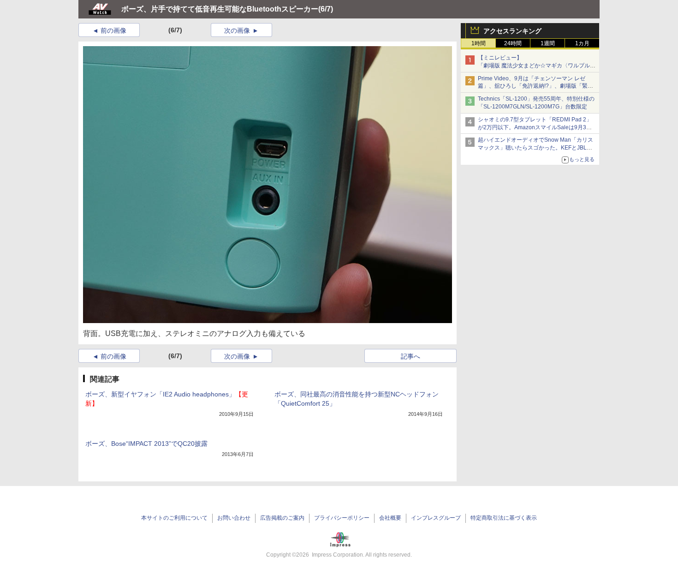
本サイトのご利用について (174, 518)
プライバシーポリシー (341, 518)
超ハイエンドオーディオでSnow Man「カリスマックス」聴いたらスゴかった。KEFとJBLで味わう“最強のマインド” (535, 148)
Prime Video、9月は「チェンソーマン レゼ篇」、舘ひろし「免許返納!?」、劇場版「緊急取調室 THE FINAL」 (535, 86)
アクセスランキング (512, 31)
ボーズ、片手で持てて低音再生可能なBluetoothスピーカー (219, 9)
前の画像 (113, 30)
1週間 (548, 43)
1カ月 (582, 43)
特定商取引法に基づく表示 (503, 518)
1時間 (478, 43)
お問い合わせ (233, 518)
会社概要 (390, 518)
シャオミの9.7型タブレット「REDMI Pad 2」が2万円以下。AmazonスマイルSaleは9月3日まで (535, 127)
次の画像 (237, 30)
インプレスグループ (436, 518)
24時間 (513, 43)
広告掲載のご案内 (282, 518)
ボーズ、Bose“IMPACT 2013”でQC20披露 (146, 443)
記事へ (410, 356)
